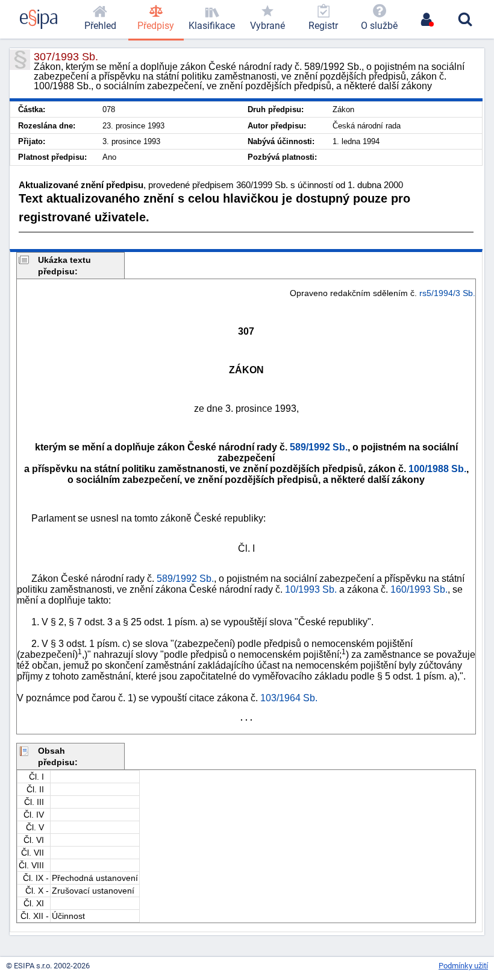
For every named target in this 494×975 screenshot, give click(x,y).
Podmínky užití (463, 965)
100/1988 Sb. (437, 469)
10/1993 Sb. (311, 589)
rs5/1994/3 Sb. (447, 293)
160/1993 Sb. (419, 589)
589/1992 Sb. (319, 447)
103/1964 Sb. (288, 698)
